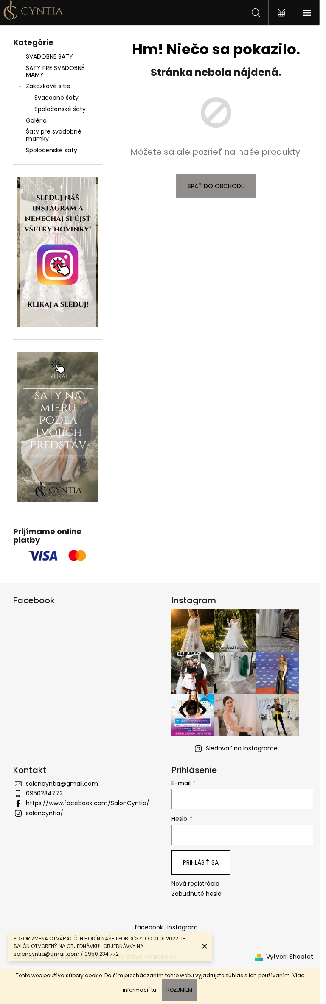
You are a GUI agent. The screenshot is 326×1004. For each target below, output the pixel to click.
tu (153, 989)
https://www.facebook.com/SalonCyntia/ (87, 803)
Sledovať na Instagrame (242, 748)
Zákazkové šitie (48, 86)
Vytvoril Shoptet (289, 957)
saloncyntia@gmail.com (62, 783)
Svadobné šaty (56, 97)
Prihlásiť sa (201, 862)
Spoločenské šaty (60, 109)
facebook (149, 927)
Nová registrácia (195, 884)
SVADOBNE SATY (49, 56)
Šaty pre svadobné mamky (54, 135)
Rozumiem (179, 989)
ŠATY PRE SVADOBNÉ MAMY (55, 71)
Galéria (36, 120)
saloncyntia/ (44, 813)
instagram (182, 927)
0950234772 (44, 793)
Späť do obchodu (216, 186)
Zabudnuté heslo (196, 894)
